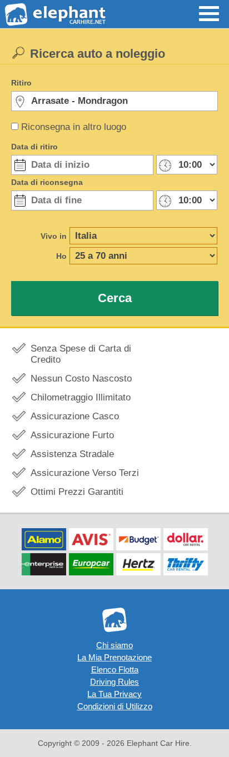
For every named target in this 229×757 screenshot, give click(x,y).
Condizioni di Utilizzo (114, 706)
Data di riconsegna (47, 182)
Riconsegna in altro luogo (73, 127)
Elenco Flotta (114, 669)
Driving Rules (114, 681)
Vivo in (54, 236)
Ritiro (21, 82)
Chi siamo (114, 645)
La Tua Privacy (114, 694)
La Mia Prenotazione (114, 657)
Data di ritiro (34, 146)
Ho (61, 256)
